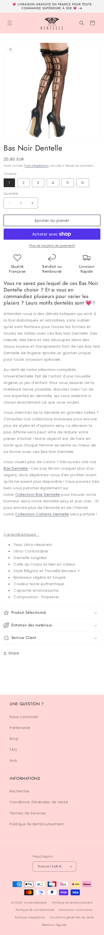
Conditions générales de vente (72, 917)
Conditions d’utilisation (76, 910)
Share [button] (13, 653)
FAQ (13, 749)
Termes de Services (28, 813)
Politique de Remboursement (37, 824)
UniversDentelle (35, 902)
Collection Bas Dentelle (37, 494)
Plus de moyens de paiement (52, 246)
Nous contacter (24, 716)
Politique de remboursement (72, 902)
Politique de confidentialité (35, 910)
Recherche (19, 791)
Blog (14, 738)
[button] (9, 23)
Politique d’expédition (30, 917)
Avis (13, 760)
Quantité (11, 193)
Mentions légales (54, 925)
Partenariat (20, 727)
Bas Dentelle (16, 468)
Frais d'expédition (36, 166)
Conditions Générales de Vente (39, 802)
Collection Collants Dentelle (42, 514)
